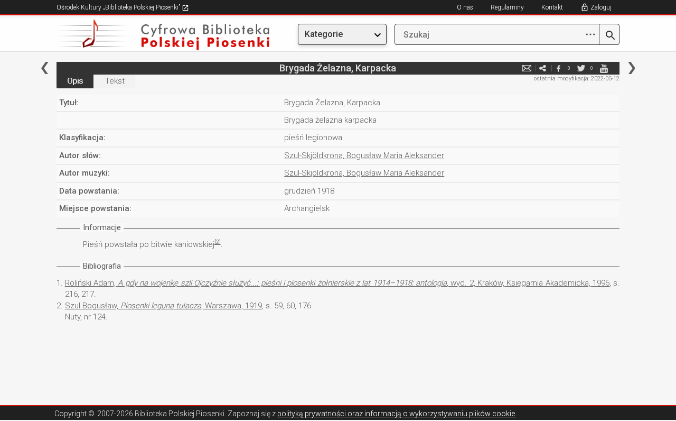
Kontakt (552, 7)
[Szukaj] (609, 36)
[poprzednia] (44, 68)
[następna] (631, 68)
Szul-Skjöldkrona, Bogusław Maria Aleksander (364, 155)
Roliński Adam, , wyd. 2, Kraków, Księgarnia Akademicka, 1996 (337, 283)
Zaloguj (601, 7)
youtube (603, 68)
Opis (75, 81)
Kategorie (324, 34)
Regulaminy (507, 7)
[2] (217, 242)
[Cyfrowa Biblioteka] (141, 35)
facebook (558, 68)
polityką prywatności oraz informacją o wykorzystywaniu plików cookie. (397, 413)
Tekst (115, 81)
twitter (581, 68)
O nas (465, 7)
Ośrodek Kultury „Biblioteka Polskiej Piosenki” (119, 7)
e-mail (526, 68)
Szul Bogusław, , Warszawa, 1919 (163, 305)
